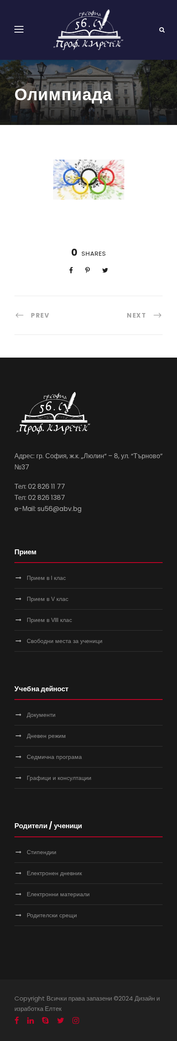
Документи (41, 715)
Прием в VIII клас (49, 620)
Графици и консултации (59, 778)
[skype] (45, 1020)
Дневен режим (46, 736)
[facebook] (16, 1020)
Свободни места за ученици (64, 641)
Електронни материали (58, 894)
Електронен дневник (54, 873)
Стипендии (41, 852)
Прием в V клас (47, 599)
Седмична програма (54, 757)
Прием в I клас (46, 578)
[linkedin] (30, 1020)
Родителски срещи (52, 915)
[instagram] (75, 1020)
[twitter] (60, 1020)
